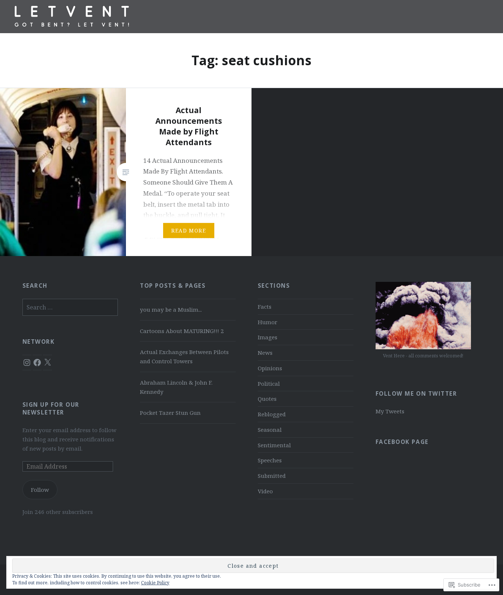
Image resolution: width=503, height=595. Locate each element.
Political (269, 383)
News (265, 352)
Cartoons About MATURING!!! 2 (182, 331)
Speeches (270, 460)
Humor (267, 322)
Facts (264, 306)
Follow (40, 489)
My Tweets (390, 411)
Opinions (270, 368)
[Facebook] (37, 362)
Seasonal (270, 429)
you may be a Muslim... (171, 309)
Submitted (272, 475)
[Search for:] (70, 307)
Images (267, 337)
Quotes (267, 398)
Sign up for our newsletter (51, 408)
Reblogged (272, 414)
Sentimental (274, 445)
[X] (47, 362)
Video (265, 491)
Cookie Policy (155, 583)
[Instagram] (26, 362)
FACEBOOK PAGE (402, 442)
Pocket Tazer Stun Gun (170, 412)
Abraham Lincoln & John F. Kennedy (176, 387)
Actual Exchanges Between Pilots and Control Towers (184, 356)
